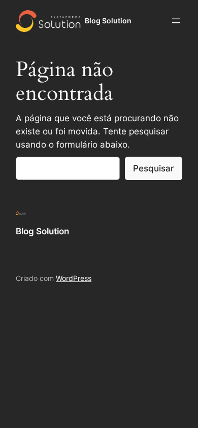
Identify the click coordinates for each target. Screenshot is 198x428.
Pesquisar (153, 168)
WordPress (73, 278)
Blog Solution (108, 20)
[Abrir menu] (176, 21)
